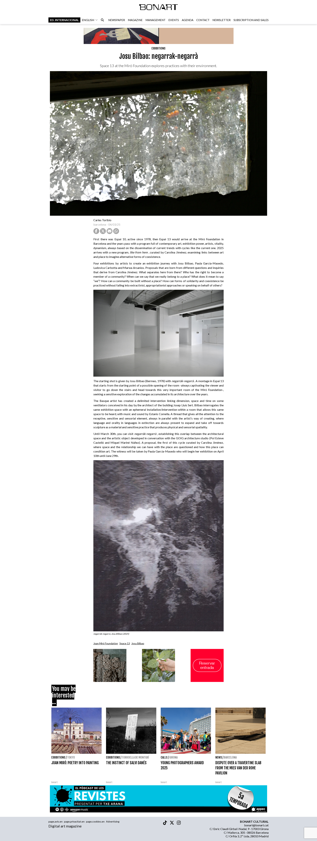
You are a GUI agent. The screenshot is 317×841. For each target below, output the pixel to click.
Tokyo (71, 757)
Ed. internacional (64, 20)
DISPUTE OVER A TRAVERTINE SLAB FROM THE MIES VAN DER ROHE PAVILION (238, 768)
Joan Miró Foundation (105, 643)
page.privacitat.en (74, 821)
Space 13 (124, 643)
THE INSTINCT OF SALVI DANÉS (126, 763)
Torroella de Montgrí (135, 757)
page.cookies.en (95, 821)
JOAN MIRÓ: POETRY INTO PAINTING (75, 763)
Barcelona (230, 757)
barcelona (99, 224)
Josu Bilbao (137, 643)
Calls (164, 757)
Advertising (112, 821)
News (218, 757)
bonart (54, 782)
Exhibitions (158, 48)
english (88, 20)
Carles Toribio (102, 220)
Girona (173, 757)
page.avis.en (55, 821)
